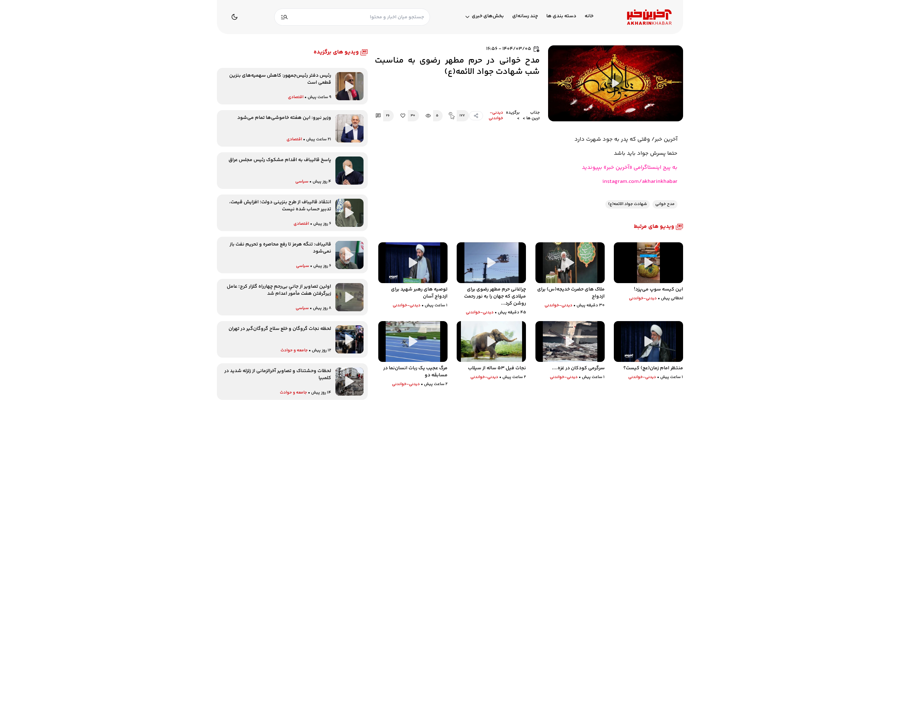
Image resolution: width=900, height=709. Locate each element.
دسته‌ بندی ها (561, 16)
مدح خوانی (665, 204)
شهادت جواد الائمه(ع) (627, 204)
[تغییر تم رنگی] (234, 17)
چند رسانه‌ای (525, 16)
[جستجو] (284, 17)
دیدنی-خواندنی (496, 115)
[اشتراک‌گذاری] (476, 115)
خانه (589, 16)
